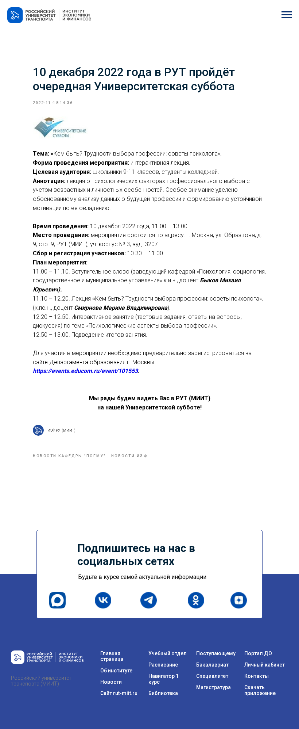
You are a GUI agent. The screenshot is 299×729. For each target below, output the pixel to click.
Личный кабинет (264, 665)
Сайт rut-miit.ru (118, 693)
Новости (111, 682)
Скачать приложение (260, 690)
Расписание (163, 665)
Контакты (256, 676)
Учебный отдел (167, 653)
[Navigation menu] (286, 15)
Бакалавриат (212, 665)
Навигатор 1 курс (163, 679)
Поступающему (216, 653)
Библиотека (163, 693)
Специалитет (212, 676)
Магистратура (213, 687)
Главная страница (112, 656)
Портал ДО (258, 653)
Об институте (116, 670)
